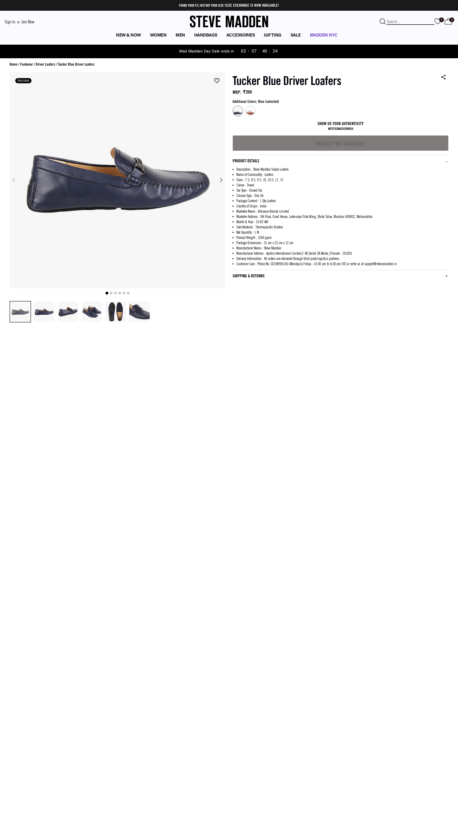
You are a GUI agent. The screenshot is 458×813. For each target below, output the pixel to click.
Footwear (26, 64)
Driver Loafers (45, 64)
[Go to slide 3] (115, 293)
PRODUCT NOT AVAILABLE (340, 143)
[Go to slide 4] (119, 293)
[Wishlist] (216, 81)
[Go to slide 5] (124, 293)
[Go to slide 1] (106, 293)
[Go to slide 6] (128, 293)
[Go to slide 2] (111, 293)
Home (13, 64)
